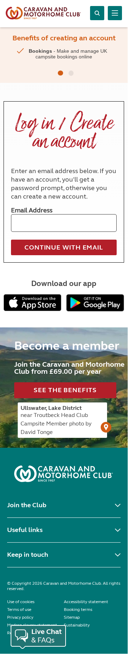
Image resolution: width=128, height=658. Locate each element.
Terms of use (19, 609)
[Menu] (115, 13)
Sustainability (77, 625)
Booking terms (78, 609)
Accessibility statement (86, 601)
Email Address (31, 210)
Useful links (25, 530)
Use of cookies (20, 601)
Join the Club (26, 505)
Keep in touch (27, 555)
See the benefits (65, 390)
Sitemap (72, 617)
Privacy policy (20, 617)
